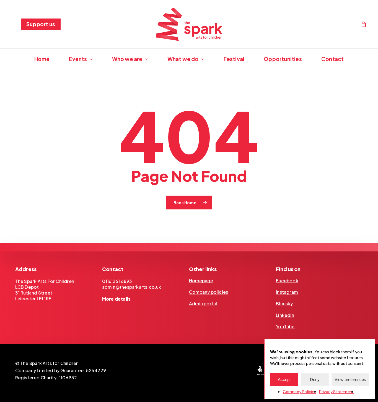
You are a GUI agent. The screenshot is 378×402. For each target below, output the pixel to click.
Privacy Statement (336, 391)
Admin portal (203, 303)
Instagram (287, 292)
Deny (315, 379)
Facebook (287, 280)
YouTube (285, 326)
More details (116, 298)
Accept (284, 379)
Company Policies (299, 391)
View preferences (350, 379)
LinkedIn (285, 315)
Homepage (201, 280)
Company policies (208, 292)
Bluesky (284, 303)
